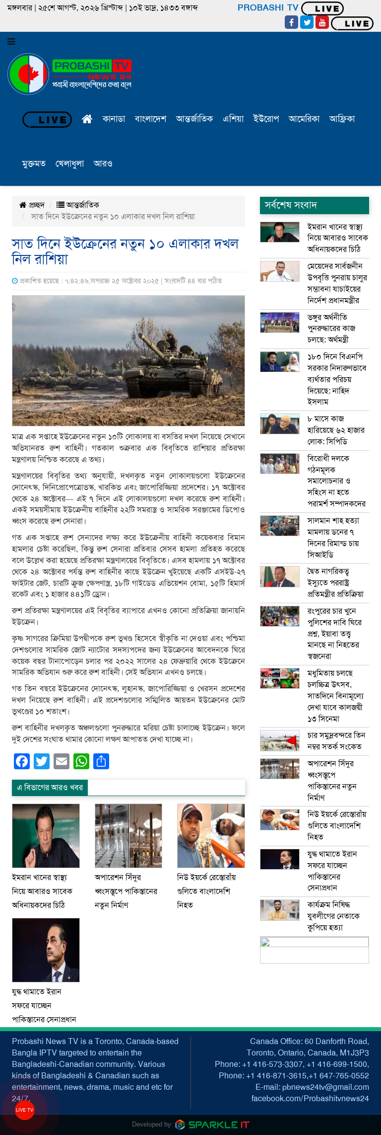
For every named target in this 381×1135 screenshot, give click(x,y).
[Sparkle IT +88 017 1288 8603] (212, 1124)
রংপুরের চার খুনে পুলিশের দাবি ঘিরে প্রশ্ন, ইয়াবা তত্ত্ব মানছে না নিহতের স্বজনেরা (335, 633)
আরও (103, 163)
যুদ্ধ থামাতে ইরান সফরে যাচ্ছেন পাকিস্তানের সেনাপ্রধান (44, 1006)
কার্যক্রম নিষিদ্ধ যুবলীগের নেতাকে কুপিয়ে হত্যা (334, 916)
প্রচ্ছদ (36, 205)
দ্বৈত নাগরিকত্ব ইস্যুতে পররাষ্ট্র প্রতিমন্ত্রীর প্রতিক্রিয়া (336, 583)
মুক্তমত (34, 163)
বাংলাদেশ (150, 118)
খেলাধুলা (70, 163)
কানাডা (114, 118)
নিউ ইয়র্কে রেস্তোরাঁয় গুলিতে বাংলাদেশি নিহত (206, 891)
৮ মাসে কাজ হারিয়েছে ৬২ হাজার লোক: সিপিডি (336, 430)
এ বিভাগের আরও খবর (50, 788)
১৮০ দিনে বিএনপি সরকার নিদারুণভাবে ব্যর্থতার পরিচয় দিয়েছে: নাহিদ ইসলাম (337, 379)
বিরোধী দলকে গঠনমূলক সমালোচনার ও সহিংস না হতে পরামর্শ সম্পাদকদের (337, 481)
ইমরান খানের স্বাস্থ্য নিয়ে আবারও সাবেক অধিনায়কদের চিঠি (42, 891)
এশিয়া (233, 118)
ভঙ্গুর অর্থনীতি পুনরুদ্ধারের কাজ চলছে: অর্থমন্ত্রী (331, 329)
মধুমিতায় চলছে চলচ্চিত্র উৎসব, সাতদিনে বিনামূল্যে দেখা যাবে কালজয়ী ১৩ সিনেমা (336, 696)
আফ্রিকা (342, 118)
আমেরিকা (304, 118)
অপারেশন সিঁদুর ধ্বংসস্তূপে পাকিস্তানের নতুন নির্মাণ (126, 891)
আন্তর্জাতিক (194, 118)
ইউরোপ (266, 118)
